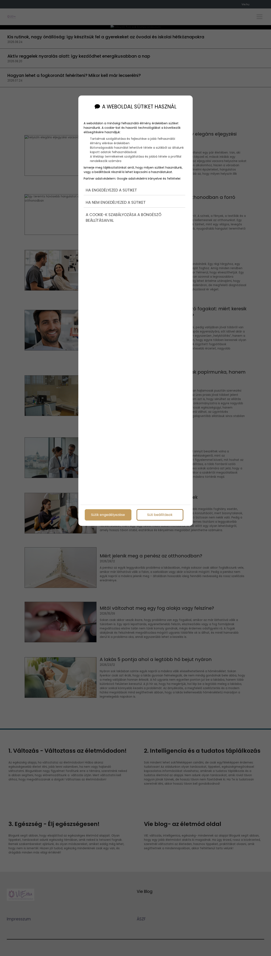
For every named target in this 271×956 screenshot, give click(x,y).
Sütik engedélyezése (108, 514)
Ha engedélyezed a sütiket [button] (111, 190)
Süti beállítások (160, 514)
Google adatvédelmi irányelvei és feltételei (148, 178)
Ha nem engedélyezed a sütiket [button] (116, 202)
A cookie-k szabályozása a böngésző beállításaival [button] (123, 217)
